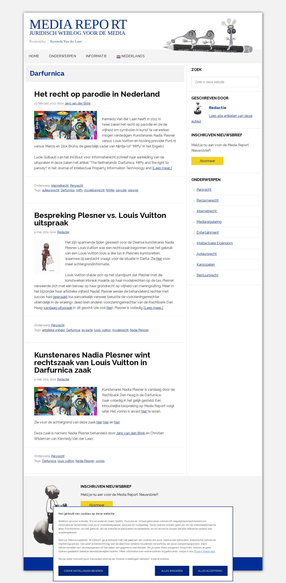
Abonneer (207, 161)
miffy (79, 190)
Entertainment (208, 232)
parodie (121, 190)
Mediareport (78, 31)
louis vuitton (102, 330)
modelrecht (120, 330)
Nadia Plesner (139, 330)
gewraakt (60, 297)
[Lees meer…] (162, 168)
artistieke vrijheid (53, 330)
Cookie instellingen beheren (83, 570)
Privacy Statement (204, 551)
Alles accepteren (210, 570)
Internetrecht (59, 185)
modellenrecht (94, 190)
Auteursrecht (207, 254)
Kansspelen (206, 265)
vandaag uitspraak (58, 308)
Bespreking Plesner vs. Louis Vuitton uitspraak (100, 219)
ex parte (87, 330)
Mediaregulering (209, 222)
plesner (133, 190)
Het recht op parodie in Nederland (97, 94)
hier (159, 259)
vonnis (100, 461)
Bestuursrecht (207, 275)
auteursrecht (50, 190)
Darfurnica (68, 190)
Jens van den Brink (130, 433)
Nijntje (110, 190)
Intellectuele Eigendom (215, 243)
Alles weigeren (172, 570)
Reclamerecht (208, 200)
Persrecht (76, 185)
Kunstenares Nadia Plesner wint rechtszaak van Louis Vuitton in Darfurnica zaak (92, 362)
